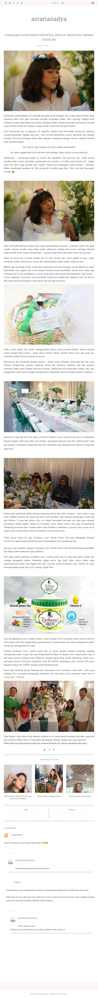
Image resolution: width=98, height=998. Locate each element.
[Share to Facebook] (49, 750)
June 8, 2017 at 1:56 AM (27, 922)
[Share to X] (44, 750)
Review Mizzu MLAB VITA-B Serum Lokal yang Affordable (18, 797)
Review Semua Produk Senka (80, 796)
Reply (6, 847)
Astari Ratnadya (25, 860)
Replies (12, 854)
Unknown (17, 835)
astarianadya (49, 19)
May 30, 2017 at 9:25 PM (23, 886)
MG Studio (62, 994)
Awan (17, 882)
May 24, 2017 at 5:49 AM (21, 839)
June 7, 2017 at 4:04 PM (24, 864)
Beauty (55, 45)
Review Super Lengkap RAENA (49, 796)
